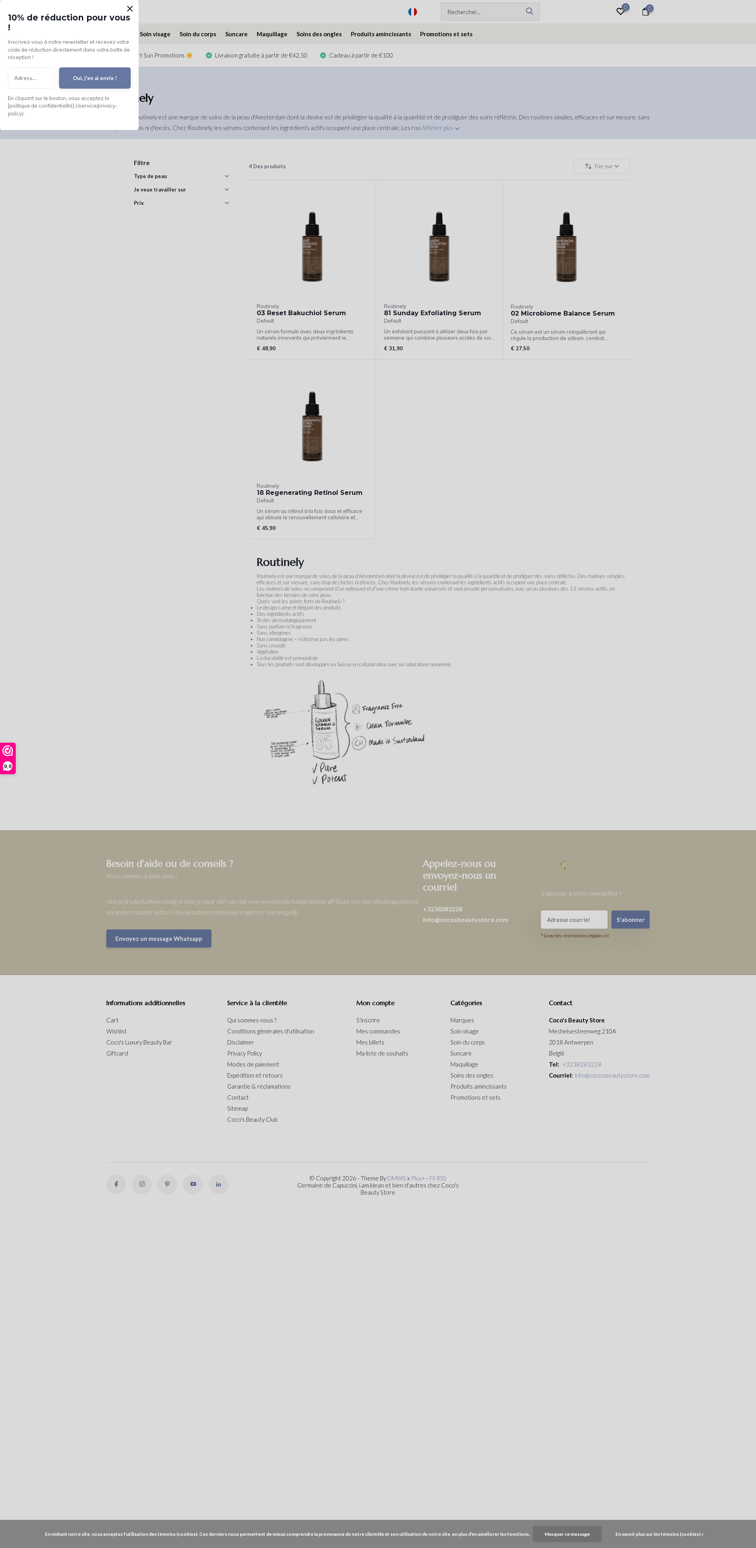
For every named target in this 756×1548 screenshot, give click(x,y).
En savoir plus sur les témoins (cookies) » (659, 1534)
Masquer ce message (567, 1534)
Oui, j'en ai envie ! (95, 78)
